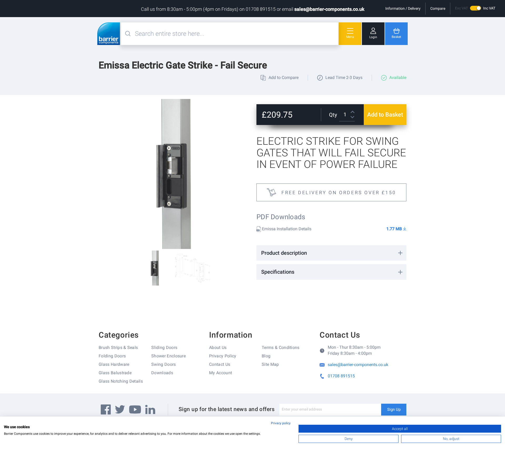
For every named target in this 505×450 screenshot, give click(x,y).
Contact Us (219, 364)
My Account (220, 372)
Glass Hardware (114, 364)
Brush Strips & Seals (118, 347)
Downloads (162, 372)
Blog (266, 355)
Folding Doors (112, 355)
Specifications (277, 272)
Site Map (270, 364)
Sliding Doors (164, 347)
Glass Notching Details (121, 381)
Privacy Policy (222, 355)
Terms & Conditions (281, 347)
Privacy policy (281, 423)
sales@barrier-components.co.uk (329, 9)
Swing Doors (163, 364)
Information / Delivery (403, 8)
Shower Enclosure (168, 355)
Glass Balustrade (115, 372)
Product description (284, 253)
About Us (218, 347)
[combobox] (236, 34)
